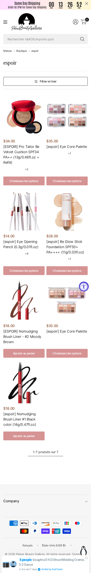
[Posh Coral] (56, 153)
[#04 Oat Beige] (20, 254)
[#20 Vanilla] (6, 169)
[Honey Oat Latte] (56, 338)
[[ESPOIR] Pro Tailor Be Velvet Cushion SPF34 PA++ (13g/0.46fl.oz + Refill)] (24, 115)
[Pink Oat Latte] (63, 338)
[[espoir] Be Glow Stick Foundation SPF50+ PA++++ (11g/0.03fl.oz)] (67, 210)
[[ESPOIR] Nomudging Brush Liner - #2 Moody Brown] (24, 300)
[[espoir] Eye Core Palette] (67, 115)
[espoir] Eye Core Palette (66, 146)
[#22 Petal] (20, 169)
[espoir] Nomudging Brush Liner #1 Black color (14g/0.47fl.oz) (19, 419)
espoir (34, 51)
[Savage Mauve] (63, 153)
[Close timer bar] (86, 3)
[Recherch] (82, 39)
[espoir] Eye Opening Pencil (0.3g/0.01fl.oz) (20, 244)
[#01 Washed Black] (6, 254)
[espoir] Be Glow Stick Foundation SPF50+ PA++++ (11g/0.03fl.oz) (65, 246)
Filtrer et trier (48, 81)
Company (11, 501)
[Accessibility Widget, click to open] (84, 287)
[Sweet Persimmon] (49, 338)
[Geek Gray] (49, 153)
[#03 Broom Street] (13, 254)
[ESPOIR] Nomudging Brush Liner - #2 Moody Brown (22, 336)
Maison (7, 51)
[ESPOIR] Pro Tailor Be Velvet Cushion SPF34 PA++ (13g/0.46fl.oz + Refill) (21, 154)
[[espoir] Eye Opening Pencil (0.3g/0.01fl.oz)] (24, 210)
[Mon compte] (76, 22)
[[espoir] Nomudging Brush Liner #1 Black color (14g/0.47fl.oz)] (24, 382)
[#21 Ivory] (13, 169)
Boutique (21, 51)
